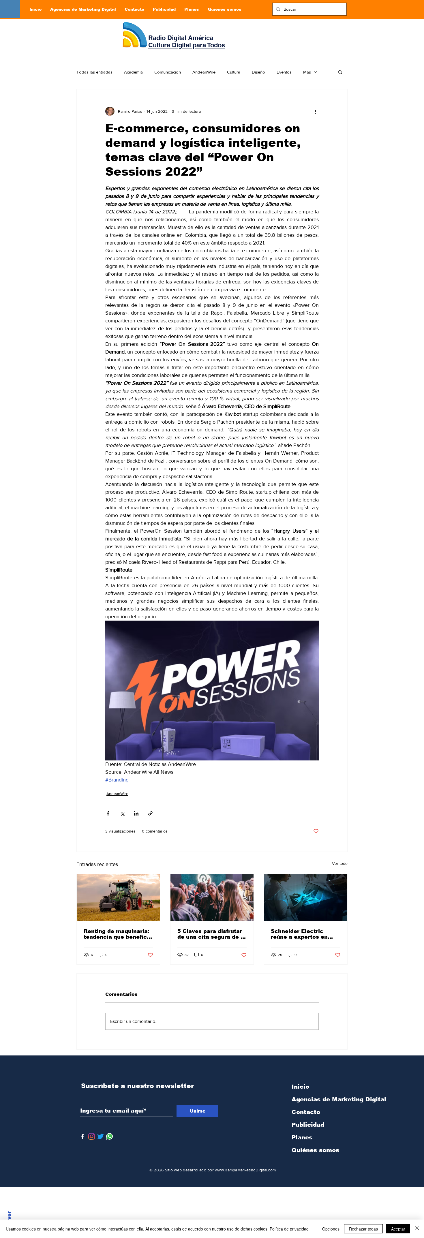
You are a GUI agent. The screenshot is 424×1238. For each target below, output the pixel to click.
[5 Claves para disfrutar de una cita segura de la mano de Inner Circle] (212, 897)
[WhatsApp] (109, 1136)
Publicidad (308, 1124)
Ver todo (340, 863)
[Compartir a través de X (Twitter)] (122, 813)
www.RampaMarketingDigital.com (245, 1170)
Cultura (233, 71)
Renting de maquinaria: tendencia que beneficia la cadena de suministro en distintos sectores (118, 934)
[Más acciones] (315, 111)
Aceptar (398, 1229)
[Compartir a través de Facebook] (108, 813)
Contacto (306, 1112)
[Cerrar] (417, 1228)
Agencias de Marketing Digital (322, 1099)
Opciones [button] (330, 1229)
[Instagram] (91, 1136)
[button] (340, 71)
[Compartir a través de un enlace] (150, 813)
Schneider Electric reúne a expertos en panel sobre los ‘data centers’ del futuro (300, 934)
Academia (133, 71)
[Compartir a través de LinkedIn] (136, 813)
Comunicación (167, 71)
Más (307, 71)
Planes (302, 1137)
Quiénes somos (315, 1150)
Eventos (284, 71)
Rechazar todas (363, 1229)
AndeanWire (203, 71)
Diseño (258, 71)
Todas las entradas (94, 71)
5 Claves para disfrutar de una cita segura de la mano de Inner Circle (211, 934)
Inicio (300, 1086)
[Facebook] (82, 1136)
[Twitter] (100, 1136)
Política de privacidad (289, 1229)
